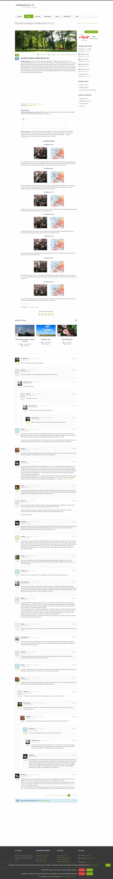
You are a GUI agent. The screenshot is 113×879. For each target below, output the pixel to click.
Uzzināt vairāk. (95, 865)
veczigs (23, 536)
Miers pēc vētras (84, 59)
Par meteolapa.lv (83, 103)
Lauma (23, 556)
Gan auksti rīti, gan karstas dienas (87, 90)
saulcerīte (24, 570)
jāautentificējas (44, 800)
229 (51, 54)
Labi (108, 865)
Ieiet (77, 16)
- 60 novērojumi (32, 370)
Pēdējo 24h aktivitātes (63, 859)
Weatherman (24, 358)
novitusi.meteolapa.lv (68, 479)
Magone (23, 448)
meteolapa (88, 76)
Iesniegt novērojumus (91, 32)
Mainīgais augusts (84, 54)
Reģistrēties (67, 16)
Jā (89, 870)
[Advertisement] (70, 7)
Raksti (29, 16)
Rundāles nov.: (85, 49)
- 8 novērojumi (34, 486)
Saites (57, 16)
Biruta (22, 624)
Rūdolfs (23, 598)
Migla (42, 342)
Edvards (23, 370)
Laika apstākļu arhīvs (63, 861)
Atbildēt (17, 364)
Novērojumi (47, 16)
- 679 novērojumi (36, 429)
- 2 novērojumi (35, 448)
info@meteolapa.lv (90, 858)
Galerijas (37, 16)
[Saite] (24, 330)
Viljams (23, 429)
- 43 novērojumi (37, 358)
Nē (82, 870)
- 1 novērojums (38, 382)
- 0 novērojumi (35, 536)
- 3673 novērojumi (34, 461)
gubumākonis (24, 637)
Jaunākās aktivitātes (85, 46)
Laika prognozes (93, 23)
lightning (23, 461)
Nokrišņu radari (62, 855)
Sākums (19, 16)
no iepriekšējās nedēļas (33, 307)
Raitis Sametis (57, 54)
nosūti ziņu (88, 855)
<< (46, 795)
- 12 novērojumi (31, 598)
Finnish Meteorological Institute (34, 104)
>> (75, 795)
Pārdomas (82, 106)
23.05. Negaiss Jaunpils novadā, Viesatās (24, 340)
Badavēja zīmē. (46, 339)
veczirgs (87, 51)
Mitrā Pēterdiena (67, 339)
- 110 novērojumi (35, 624)
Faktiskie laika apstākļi (63, 857)
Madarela (21, 344)
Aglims (86, 66)
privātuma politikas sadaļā (67, 876)
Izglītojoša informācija (84, 101)
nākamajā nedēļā (31, 105)
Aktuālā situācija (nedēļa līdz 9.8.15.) (35, 58)
